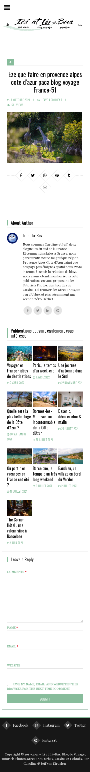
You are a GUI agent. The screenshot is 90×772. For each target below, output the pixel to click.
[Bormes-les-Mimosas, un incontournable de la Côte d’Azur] (45, 399)
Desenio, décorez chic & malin (69, 416)
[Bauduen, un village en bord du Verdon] (70, 456)
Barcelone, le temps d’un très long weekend (45, 473)
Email (12, 646)
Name (12, 627)
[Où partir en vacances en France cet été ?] (19, 456)
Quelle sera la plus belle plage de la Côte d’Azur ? (19, 419)
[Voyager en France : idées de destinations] (19, 353)
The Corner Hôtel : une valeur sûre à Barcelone (17, 528)
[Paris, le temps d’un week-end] (45, 353)
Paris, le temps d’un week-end (44, 368)
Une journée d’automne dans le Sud (70, 370)
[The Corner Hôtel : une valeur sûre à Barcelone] (19, 508)
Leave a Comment (52, 100)
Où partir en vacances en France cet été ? (18, 476)
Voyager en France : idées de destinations (19, 370)
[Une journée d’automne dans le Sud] (70, 353)
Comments (17, 572)
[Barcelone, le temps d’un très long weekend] (45, 456)
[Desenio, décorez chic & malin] (70, 399)
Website (13, 665)
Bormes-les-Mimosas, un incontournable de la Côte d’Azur (44, 422)
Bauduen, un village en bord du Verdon (69, 473)
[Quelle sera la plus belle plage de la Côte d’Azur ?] (19, 399)
